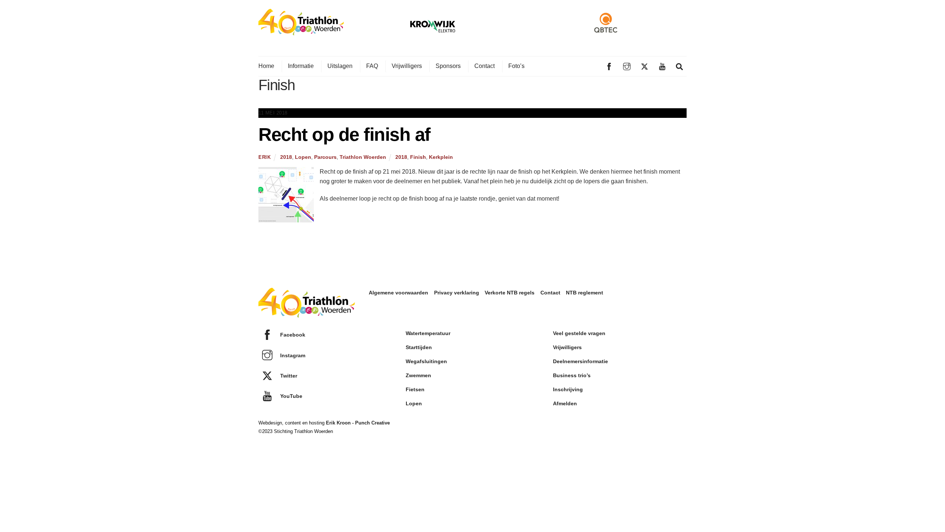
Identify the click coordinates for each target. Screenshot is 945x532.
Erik (264, 157)
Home (266, 66)
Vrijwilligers (407, 66)
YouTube (290, 396)
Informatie (301, 66)
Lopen (303, 157)
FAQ (372, 66)
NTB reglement (584, 293)
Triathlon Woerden (363, 157)
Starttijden (419, 347)
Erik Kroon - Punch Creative (358, 423)
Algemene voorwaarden (398, 293)
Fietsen (415, 389)
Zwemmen (418, 375)
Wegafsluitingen (426, 361)
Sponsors (448, 66)
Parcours (325, 157)
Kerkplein (441, 157)
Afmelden (565, 403)
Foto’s (516, 66)
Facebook (292, 335)
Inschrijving (568, 389)
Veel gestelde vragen (579, 333)
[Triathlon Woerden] (301, 31)
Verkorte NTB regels (510, 293)
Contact (484, 66)
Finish (418, 157)
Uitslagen (340, 66)
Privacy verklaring (456, 293)
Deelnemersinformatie (580, 361)
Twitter (288, 376)
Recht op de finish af (344, 134)
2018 (286, 157)
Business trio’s (572, 375)
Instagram (292, 355)
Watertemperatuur (428, 333)
